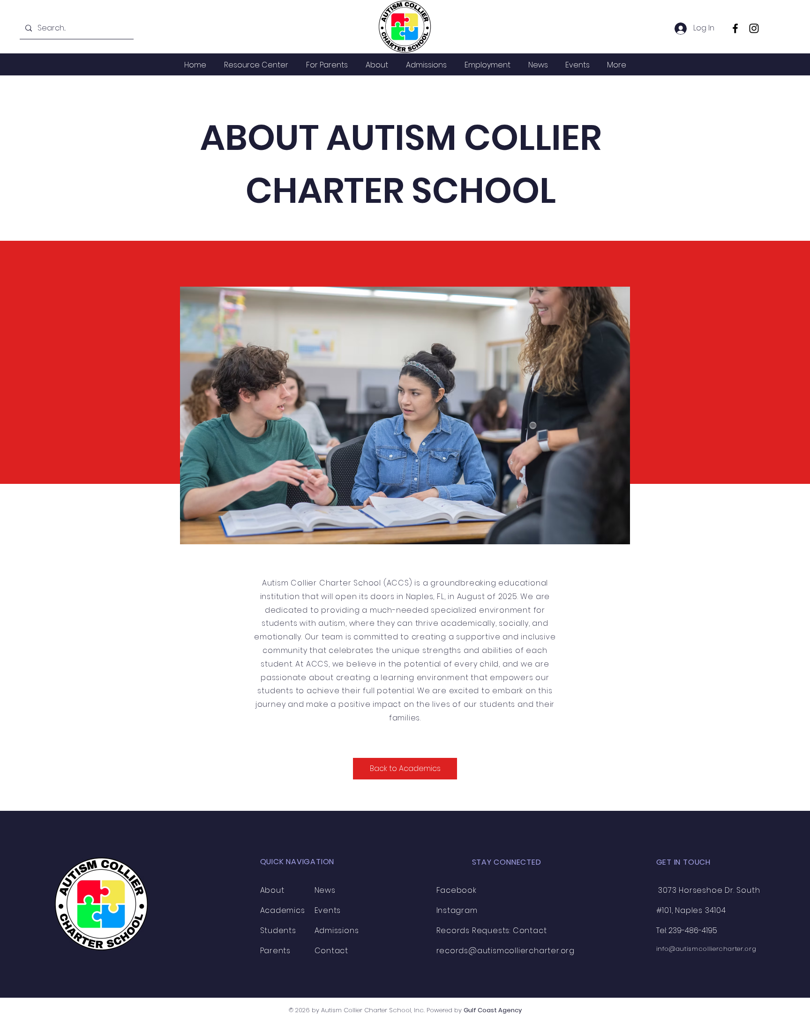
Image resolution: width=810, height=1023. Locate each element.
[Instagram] (754, 28)
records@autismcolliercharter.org (505, 950)
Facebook (456, 890)
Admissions (337, 930)
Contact (332, 950)
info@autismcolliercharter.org (706, 948)
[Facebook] (735, 28)
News (325, 890)
